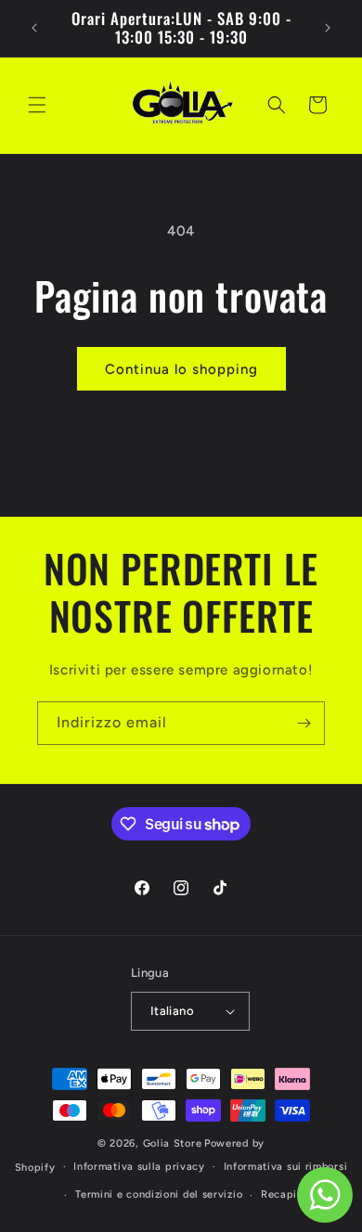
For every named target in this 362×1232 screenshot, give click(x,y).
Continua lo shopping (181, 369)
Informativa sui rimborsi (286, 1167)
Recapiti (283, 1194)
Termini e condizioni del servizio (158, 1194)
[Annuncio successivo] (327, 27)
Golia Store (172, 1143)
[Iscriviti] (303, 723)
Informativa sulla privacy (139, 1167)
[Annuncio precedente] (34, 27)
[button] (37, 104)
